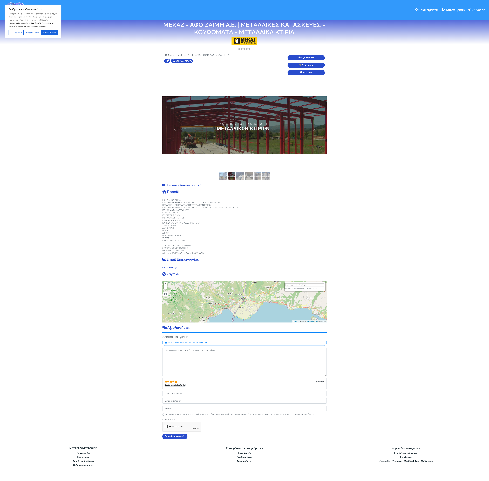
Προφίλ (173, 192)
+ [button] (165, 284)
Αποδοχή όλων (49, 32)
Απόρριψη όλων (32, 32)
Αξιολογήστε (307, 58)
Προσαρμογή (16, 32)
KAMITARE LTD (187, 477)
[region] (33, 21)
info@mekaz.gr (169, 267)
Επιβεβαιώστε (169, 419)
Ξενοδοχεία (406, 457)
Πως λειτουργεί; (244, 457)
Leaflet (295, 321)
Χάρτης (172, 274)
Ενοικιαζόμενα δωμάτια (405, 453)
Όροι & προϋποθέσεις (83, 461)
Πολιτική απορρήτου (83, 465)
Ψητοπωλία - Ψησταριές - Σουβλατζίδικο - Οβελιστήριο (406, 461)
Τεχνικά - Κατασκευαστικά (184, 185)
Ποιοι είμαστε (428, 10)
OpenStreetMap (312, 321)
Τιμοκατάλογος (244, 461)
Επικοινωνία (83, 457)
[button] (174, 130)
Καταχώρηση (455, 10)
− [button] (165, 287)
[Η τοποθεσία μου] (315, 289)
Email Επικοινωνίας (182, 260)
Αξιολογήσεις (179, 328)
